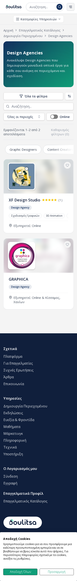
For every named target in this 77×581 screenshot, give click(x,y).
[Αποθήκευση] (67, 165)
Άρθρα (8, 377)
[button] (60, 117)
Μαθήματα (11, 426)
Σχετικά (10, 348)
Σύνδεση (10, 476)
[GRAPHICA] (38, 273)
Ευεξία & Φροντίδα (18, 419)
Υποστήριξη (13, 454)
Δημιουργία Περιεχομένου (25, 406)
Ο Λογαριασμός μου (20, 468)
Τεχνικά (10, 447)
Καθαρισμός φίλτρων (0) (60, 132)
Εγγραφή (10, 483)
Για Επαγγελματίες (18, 363)
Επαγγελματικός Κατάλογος (25, 501)
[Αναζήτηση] (59, 7)
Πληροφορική (14, 440)
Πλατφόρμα (12, 356)
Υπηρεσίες (12, 398)
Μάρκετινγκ (13, 433)
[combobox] (42, 7)
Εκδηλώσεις (13, 413)
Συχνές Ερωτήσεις (18, 370)
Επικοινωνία (13, 383)
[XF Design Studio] (38, 196)
